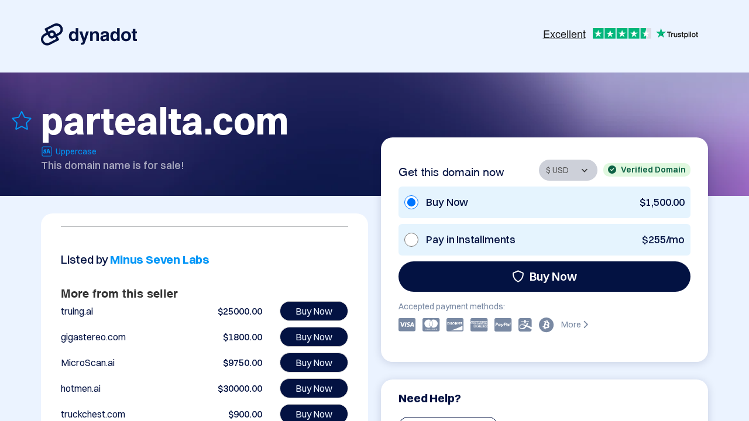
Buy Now (553, 276)
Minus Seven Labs (159, 259)
